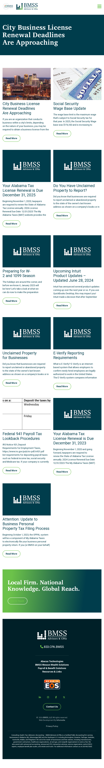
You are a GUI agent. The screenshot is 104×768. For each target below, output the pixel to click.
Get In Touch (17, 601)
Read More (11, 138)
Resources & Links (52, 671)
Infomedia (60, 720)
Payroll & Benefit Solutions (52, 668)
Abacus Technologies (52, 661)
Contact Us (52, 706)
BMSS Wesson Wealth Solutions (52, 664)
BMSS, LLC (47, 717)
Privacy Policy (52, 726)
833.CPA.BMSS (54, 647)
